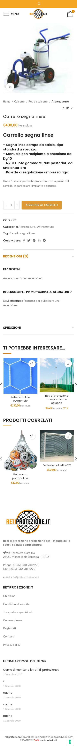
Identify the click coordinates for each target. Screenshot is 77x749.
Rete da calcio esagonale (20, 399)
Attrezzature (60, 101)
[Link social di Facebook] (24, 240)
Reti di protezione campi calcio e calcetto (56, 399)
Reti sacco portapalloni (20, 476)
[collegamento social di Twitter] (28, 240)
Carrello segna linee (22, 233)
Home (7, 101)
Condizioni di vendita (16, 604)
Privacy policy (11, 644)
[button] (32, 363)
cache (7, 693)
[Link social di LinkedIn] (39, 240)
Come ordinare (12, 620)
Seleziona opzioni (68, 363)
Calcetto (19, 101)
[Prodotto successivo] (72, 108)
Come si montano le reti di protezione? (31, 670)
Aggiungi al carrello (42, 205)
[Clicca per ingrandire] (10, 87)
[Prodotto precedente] (64, 108)
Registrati (9, 628)
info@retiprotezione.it (25, 577)
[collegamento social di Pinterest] (34, 240)
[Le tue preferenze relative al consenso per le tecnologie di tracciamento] (70, 742)
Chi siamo (9, 596)
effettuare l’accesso (22, 300)
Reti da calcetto (38, 101)
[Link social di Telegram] (44, 240)
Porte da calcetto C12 (57, 465)
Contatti (8, 636)
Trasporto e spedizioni (17, 612)
